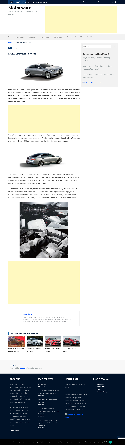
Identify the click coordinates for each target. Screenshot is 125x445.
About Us (89, 37)
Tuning (69, 37)
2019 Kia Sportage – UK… (52, 350)
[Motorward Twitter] (112, 2)
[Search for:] (89, 2)
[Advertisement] (81, 19)
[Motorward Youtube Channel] (115, 2)
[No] (123, 442)
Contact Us (79, 37)
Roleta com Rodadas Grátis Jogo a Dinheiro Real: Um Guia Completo (48, 422)
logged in (23, 368)
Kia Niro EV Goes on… (71, 349)
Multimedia (45, 37)
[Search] (98, 2)
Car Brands (58, 37)
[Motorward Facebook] (110, 2)
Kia (10, 48)
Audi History (42, 384)
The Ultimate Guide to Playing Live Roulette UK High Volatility (48, 411)
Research (32, 37)
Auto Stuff (20, 37)
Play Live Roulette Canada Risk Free (36, 2)
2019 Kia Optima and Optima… (15, 350)
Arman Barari (27, 314)
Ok (110, 442)
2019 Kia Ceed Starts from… (34, 350)
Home (10, 37)
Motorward (20, 8)
